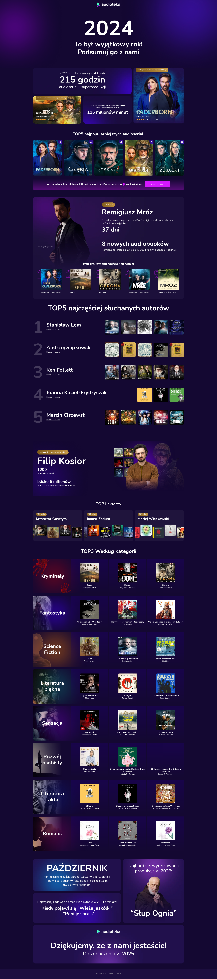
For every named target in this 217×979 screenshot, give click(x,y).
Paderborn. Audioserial (139, 292)
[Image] (47, 158)
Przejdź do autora (53, 329)
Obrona (102, 292)
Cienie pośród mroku (167, 292)
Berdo (72, 292)
